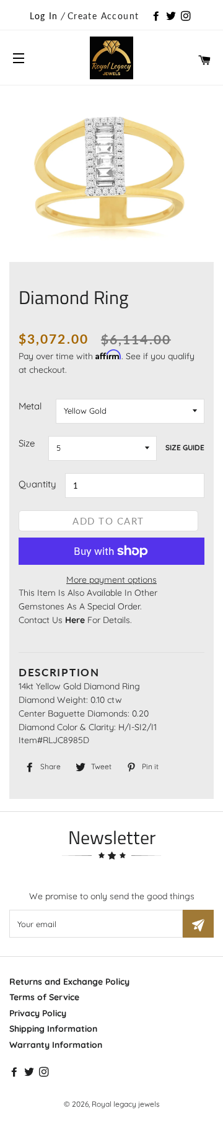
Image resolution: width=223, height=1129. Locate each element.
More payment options (111, 579)
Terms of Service (44, 997)
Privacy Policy (37, 1013)
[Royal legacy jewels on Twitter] (172, 16)
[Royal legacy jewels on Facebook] (157, 16)
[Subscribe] (198, 924)
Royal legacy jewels (126, 1104)
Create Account (103, 16)
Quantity (37, 484)
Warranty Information (55, 1044)
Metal (30, 406)
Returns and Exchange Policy (69, 981)
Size (27, 443)
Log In (44, 16)
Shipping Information (53, 1028)
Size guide (184, 447)
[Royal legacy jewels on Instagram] (187, 16)
